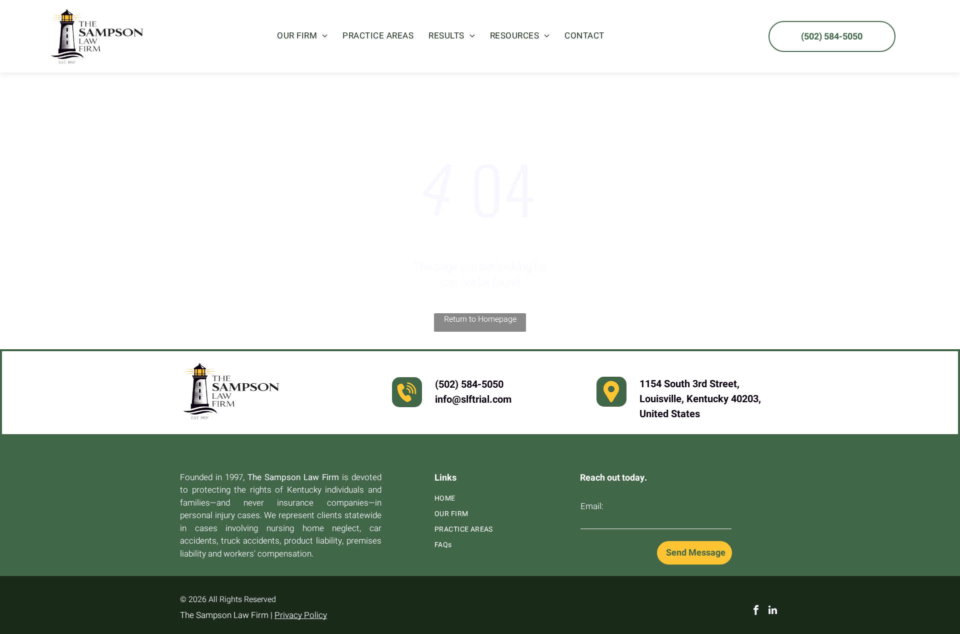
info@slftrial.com (473, 399)
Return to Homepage (480, 319)
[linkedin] (773, 611)
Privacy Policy (300, 615)
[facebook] (756, 611)
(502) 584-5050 (469, 384)
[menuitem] (302, 36)
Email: (592, 506)
